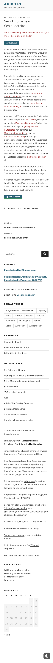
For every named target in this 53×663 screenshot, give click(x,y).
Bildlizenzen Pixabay (14, 577)
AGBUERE (13, 4)
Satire (8, 326)
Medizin (40, 315)
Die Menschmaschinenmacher (18, 420)
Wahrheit (34, 545)
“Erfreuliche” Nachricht (15, 392)
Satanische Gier (11, 386)
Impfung (42, 310)
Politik (21, 208)
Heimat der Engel (12, 342)
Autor (26, 17)
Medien (12, 208)
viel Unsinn (31, 119)
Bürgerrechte (12, 310)
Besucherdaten (11, 434)
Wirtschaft (33, 208)
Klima (8, 315)
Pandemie (10, 320)
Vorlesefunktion (30, 441)
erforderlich (25, 461)
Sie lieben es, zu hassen (15, 414)
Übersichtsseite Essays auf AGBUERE (23, 280)
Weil (6, 398)
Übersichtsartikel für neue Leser (20, 270)
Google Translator (26, 295)
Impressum (9, 580)
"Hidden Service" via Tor (15, 508)
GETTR (28, 522)
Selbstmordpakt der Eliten (16, 347)
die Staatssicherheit (36, 157)
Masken (18, 315)
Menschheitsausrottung (15, 133)
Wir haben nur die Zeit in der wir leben (22, 555)
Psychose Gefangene (25, 123)
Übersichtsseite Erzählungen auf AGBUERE (25, 277)
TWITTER (41, 522)
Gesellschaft (28, 310)
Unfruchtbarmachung (14, 136)
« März (7, 635)
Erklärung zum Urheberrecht (17, 573)
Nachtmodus (35, 444)
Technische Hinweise (14, 535)
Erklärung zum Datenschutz (17, 570)
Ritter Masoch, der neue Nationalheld (22, 381)
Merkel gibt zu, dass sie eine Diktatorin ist (24, 375)
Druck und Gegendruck (15, 409)
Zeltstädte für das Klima (15, 353)
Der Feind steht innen (14, 370)
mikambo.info (33, 484)
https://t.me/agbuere (37, 495)
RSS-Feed (9, 528)
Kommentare (10, 454)
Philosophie (24, 320)
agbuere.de (29, 481)
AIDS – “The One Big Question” (18, 403)
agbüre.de (17, 484)
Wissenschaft (35, 326)
